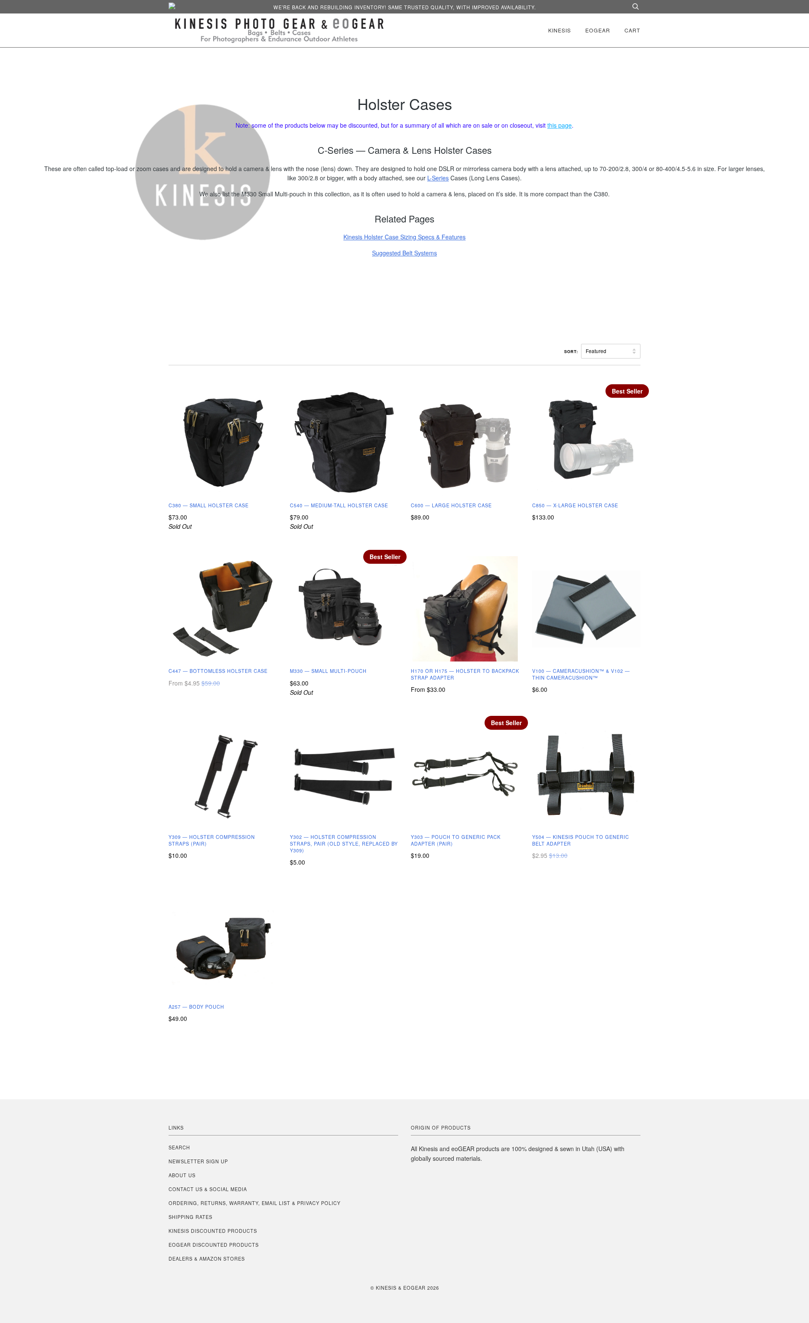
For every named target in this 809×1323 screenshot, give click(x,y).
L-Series (438, 178)
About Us (182, 1175)
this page (559, 125)
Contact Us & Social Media (208, 1189)
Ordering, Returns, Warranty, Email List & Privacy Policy (254, 1203)
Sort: (572, 351)
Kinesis (559, 30)
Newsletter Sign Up (198, 1161)
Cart (632, 30)
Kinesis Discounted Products (213, 1230)
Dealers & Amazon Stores (207, 1258)
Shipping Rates (190, 1216)
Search (179, 1147)
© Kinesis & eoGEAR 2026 (404, 1287)
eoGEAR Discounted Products (214, 1244)
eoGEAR (597, 30)
